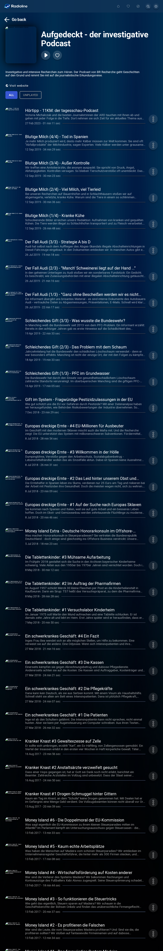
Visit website (18, 85)
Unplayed (30, 95)
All (11, 95)
